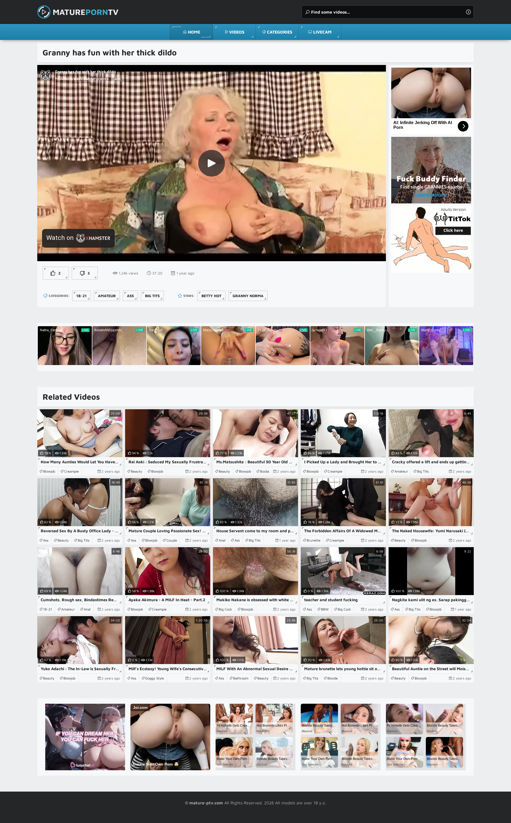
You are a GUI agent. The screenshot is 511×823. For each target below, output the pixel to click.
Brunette (313, 540)
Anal (222, 540)
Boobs (264, 471)
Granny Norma (248, 295)
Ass (130, 295)
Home (194, 32)
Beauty (136, 471)
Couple (171, 540)
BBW (325, 609)
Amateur (107, 295)
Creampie (71, 471)
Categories (279, 32)
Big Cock (225, 609)
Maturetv (85, 12)
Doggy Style (154, 678)
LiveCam (322, 32)
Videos (236, 32)
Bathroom (240, 678)
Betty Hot (211, 295)
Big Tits (152, 295)
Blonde (332, 678)
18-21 (81, 295)
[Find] (468, 12)
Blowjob (49, 471)
